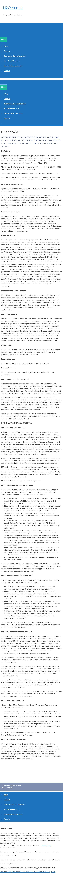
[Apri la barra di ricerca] (1, 34)
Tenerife (7, 51)
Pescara (7, 71)
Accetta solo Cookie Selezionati (24, 872)
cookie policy (46, 845)
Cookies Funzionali (9, 856)
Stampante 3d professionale (15, 56)
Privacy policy (50, 872)
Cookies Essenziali (9, 848)
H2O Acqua (13, 8)
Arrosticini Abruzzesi (11, 61)
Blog (6, 46)
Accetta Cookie (6, 872)
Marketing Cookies (9, 864)
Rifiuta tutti (40, 872)
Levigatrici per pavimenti (13, 66)
